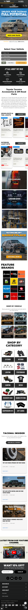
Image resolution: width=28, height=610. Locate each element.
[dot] (12, 557)
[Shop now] (14, 180)
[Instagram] (16, 578)
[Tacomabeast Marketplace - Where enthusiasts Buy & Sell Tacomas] (14, 245)
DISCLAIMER (5, 596)
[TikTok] (20, 578)
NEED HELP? (5, 590)
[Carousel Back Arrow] (1, 552)
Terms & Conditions (10, 602)
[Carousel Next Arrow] (27, 552)
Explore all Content (14, 442)
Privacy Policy (3, 602)
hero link (2, 9)
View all (20, 114)
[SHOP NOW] (14, 199)
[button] (25, 603)
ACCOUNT (5, 587)
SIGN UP (20, 572)
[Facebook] (7, 578)
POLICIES (4, 593)
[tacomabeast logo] (14, 5)
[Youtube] (11, 578)
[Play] (14, 552)
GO (3, 62)
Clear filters (10, 62)
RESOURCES (5, 584)
